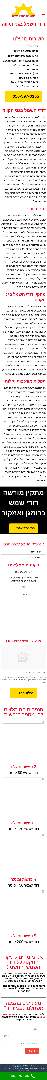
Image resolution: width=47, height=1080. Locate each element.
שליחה (32, 1051)
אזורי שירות (34, 557)
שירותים (36, 551)
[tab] (23, 551)
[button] (23, 96)
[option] (25, 583)
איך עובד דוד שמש (35, 672)
